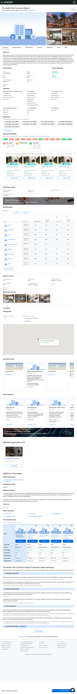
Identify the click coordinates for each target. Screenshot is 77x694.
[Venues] (74, 2)
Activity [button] (7, 419)
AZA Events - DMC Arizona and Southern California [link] (57, 407)
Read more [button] (29, 381)
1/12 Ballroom (11, 254)
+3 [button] (58, 421)
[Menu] (1, 2)
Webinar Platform (24, 650)
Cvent (2, 5)
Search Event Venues (6, 643)
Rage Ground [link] (10, 407)
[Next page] (70, 168)
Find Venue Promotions (7, 645)
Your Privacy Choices (43, 647)
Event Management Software (26, 641)
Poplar (9, 263)
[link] (14, 401)
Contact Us (41, 643)
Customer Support (43, 645)
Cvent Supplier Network (7, 641)
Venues (7, 5)
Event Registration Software (26, 643)
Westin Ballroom (11, 239)
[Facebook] (7, 507)
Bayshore (10, 258)
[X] (4, 507)
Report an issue (23, 636)
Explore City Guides (6, 647)
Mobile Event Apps (24, 645)
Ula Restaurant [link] (32, 407)
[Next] (72, 376)
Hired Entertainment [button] (52, 421)
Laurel (9, 225)
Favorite (74, 9)
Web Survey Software (25, 649)
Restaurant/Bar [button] (30, 419)
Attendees (5, 210)
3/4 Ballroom (11, 230)
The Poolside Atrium (12, 244)
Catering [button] (55, 419)
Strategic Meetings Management (27, 647)
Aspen (9, 234)
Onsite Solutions (5, 649)
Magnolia (10, 249)
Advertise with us (61, 647)
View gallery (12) (71, 42)
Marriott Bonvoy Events (12, 458)
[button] (23, 28)
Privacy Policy (61, 641)
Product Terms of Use (62, 643)
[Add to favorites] (36, 526)
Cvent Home (41, 641)
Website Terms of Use (62, 645)
